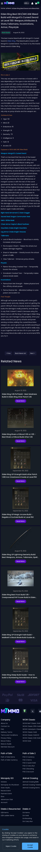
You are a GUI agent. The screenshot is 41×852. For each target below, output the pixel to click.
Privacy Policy (6, 738)
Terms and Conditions (9, 735)
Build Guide (6, 32)
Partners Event (6, 793)
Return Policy (6, 741)
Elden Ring (11, 41)
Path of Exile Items (8, 757)
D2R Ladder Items (7, 815)
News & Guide (6, 744)
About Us (4, 723)
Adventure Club (7, 799)
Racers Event (6, 791)
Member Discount (8, 747)
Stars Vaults (5, 788)
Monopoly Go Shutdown (10, 785)
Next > (32, 353)
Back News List (20, 353)
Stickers (4, 782)
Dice (2, 796)
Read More (21, 401)
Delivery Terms (6, 732)
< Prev (8, 353)
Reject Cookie (11, 846)
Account (4, 802)
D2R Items (5, 812)
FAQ (2, 729)
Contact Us (5, 726)
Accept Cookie (30, 846)
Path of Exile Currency (9, 760)
